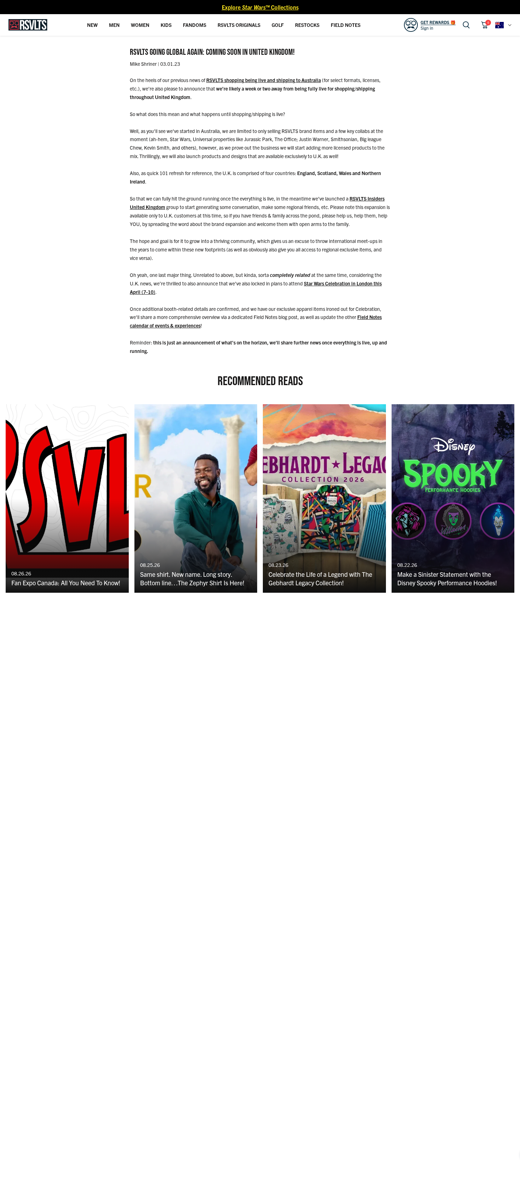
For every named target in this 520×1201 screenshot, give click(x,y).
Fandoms (194, 25)
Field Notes (345, 25)
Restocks (307, 25)
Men (114, 25)
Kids (166, 25)
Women (140, 25)
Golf (278, 25)
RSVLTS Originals (239, 25)
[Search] (466, 25)
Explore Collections (260, 7)
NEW (92, 25)
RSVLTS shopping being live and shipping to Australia (263, 80)
